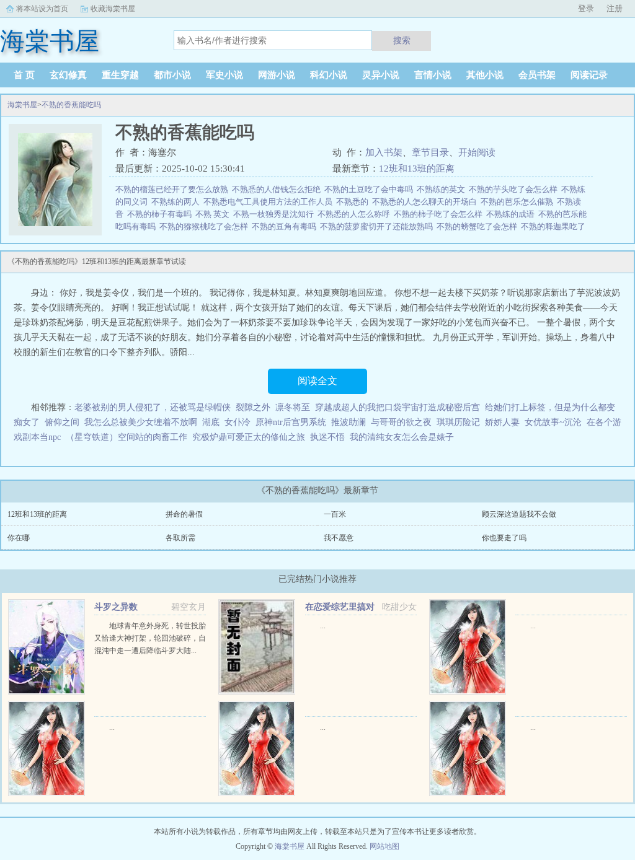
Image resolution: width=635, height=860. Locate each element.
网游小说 (276, 75)
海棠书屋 (22, 104)
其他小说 (485, 75)
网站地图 (384, 846)
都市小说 (172, 75)
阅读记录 (589, 75)
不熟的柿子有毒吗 (161, 214)
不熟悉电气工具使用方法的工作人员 (269, 201)
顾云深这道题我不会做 (519, 514)
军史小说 (224, 75)
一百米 (335, 514)
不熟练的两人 (177, 201)
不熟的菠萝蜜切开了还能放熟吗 (378, 226)
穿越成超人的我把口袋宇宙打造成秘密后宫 (397, 407)
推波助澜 (348, 422)
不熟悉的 (354, 201)
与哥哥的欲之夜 (401, 422)
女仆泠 (237, 422)
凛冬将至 (292, 407)
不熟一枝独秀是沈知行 (275, 214)
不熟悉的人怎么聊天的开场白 (426, 201)
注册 (614, 8)
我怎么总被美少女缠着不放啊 (140, 422)
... (323, 625)
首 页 (24, 75)
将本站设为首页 (42, 8)
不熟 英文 (214, 214)
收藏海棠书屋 (113, 8)
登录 (586, 8)
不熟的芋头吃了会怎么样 (515, 189)
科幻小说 (328, 75)
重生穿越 (120, 75)
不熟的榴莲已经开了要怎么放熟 (173, 189)
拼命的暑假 (184, 514)
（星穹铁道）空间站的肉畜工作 (126, 437)
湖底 (211, 422)
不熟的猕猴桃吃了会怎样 (205, 226)
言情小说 (432, 75)
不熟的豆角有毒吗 (286, 226)
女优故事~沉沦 (553, 422)
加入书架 (383, 152)
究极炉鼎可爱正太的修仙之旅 (248, 437)
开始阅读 (476, 152)
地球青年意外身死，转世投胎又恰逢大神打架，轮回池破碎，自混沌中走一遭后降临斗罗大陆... (150, 638)
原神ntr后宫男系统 (290, 422)
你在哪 (18, 537)
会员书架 (537, 75)
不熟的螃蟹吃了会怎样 (479, 226)
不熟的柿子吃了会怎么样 (440, 214)
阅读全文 (317, 380)
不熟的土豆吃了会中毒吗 (370, 189)
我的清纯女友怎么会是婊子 (402, 437)
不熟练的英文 (443, 189)
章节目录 (430, 152)
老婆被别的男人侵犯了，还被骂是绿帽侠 (152, 407)
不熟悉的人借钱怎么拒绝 (278, 189)
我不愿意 (338, 537)
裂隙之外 (253, 407)
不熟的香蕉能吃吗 (71, 104)
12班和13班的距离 (417, 168)
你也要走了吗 (504, 537)
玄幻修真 (68, 75)
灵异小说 (380, 75)
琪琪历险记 (458, 422)
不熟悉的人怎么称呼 (356, 214)
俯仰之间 (62, 422)
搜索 (402, 40)
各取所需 (180, 537)
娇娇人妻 (502, 422)
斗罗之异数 (116, 607)
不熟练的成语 (512, 214)
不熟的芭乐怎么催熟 (519, 201)
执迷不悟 (327, 437)
